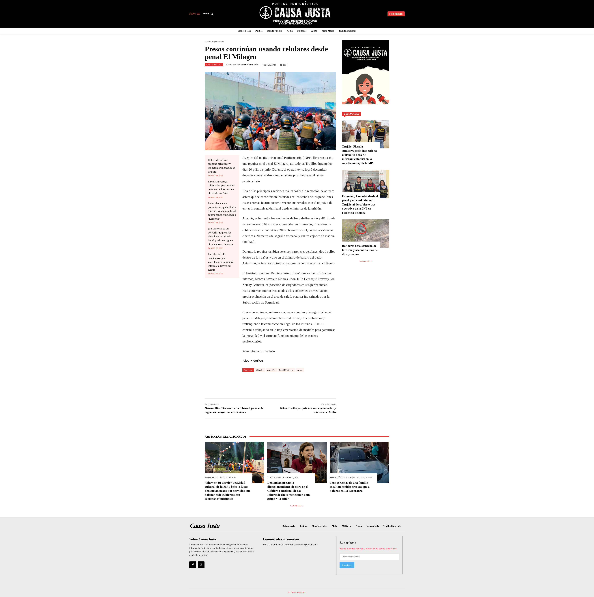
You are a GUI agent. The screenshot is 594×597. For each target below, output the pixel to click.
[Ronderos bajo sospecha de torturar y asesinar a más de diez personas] (365, 233)
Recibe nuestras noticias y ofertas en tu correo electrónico (368, 548)
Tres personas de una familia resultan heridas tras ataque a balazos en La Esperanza (350, 486)
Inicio (207, 41)
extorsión (271, 370)
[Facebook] (192, 564)
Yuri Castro (211, 478)
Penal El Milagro (286, 370)
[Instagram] (201, 564)
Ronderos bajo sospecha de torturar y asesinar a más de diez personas (360, 250)
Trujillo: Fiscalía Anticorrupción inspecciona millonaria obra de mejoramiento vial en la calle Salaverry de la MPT (359, 155)
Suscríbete (348, 543)
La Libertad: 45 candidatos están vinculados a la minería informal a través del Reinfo (221, 261)
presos (299, 370)
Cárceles (259, 370)
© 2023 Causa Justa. (297, 592)
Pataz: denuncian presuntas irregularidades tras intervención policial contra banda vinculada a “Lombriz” (222, 211)
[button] (208, 14)
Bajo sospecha (218, 41)
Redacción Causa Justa (247, 65)
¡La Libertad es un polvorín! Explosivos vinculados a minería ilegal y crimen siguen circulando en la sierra (220, 236)
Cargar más (364, 261)
